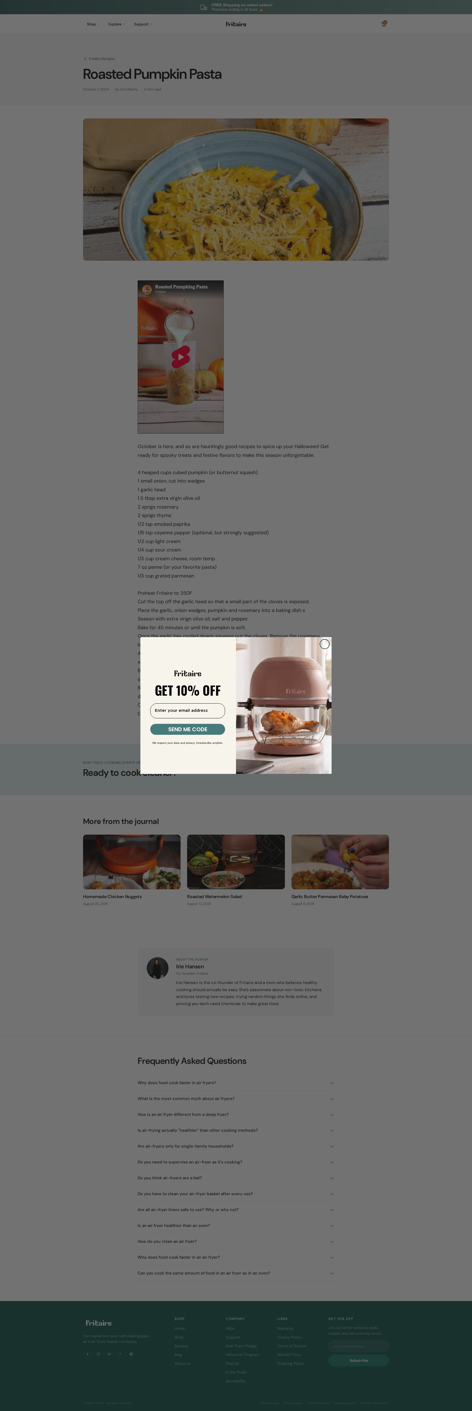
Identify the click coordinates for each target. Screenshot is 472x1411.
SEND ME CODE (187, 729)
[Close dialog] (324, 644)
